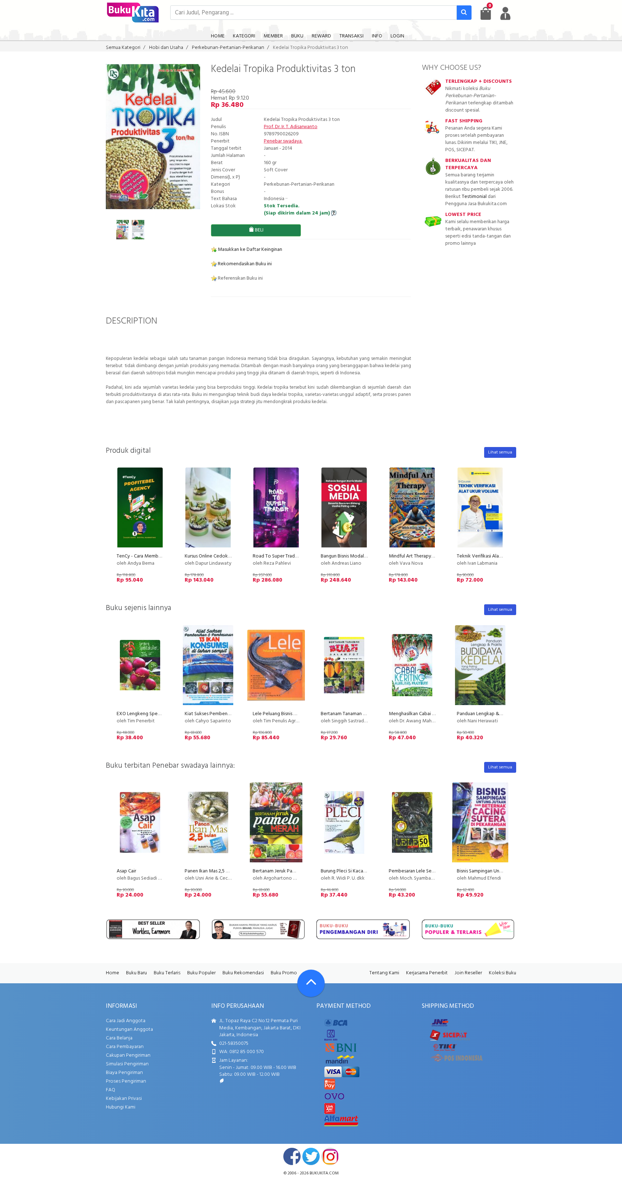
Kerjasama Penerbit (427, 973)
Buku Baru (136, 973)
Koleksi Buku (502, 973)
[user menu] (505, 13)
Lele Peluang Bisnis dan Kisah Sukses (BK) (295, 714)
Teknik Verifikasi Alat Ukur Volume (493, 556)
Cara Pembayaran (125, 1047)
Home (112, 973)
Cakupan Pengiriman (128, 1055)
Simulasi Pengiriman (127, 1064)
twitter (311, 1156)
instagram (330, 1156)
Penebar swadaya (283, 141)
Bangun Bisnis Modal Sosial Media (356, 556)
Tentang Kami (384, 973)
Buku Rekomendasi (243, 973)
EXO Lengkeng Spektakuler (146, 714)
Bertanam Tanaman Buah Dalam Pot (359, 714)
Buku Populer (201, 973)
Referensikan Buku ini (240, 278)
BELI (258, 230)
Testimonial (474, 197)
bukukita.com (324, 1173)
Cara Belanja (119, 1038)
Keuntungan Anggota (129, 1029)
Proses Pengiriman (126, 1081)
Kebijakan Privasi (124, 1098)
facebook (292, 1156)
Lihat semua (500, 452)
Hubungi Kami (120, 1107)
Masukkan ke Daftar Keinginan (249, 249)
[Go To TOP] (311, 983)
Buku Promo (284, 973)
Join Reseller (468, 973)
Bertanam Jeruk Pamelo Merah (285, 871)
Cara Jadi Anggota (125, 1021)
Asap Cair (126, 871)
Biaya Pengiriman (124, 1073)
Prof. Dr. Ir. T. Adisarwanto (290, 127)
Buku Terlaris (167, 973)
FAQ (110, 1090)
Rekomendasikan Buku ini (244, 264)
